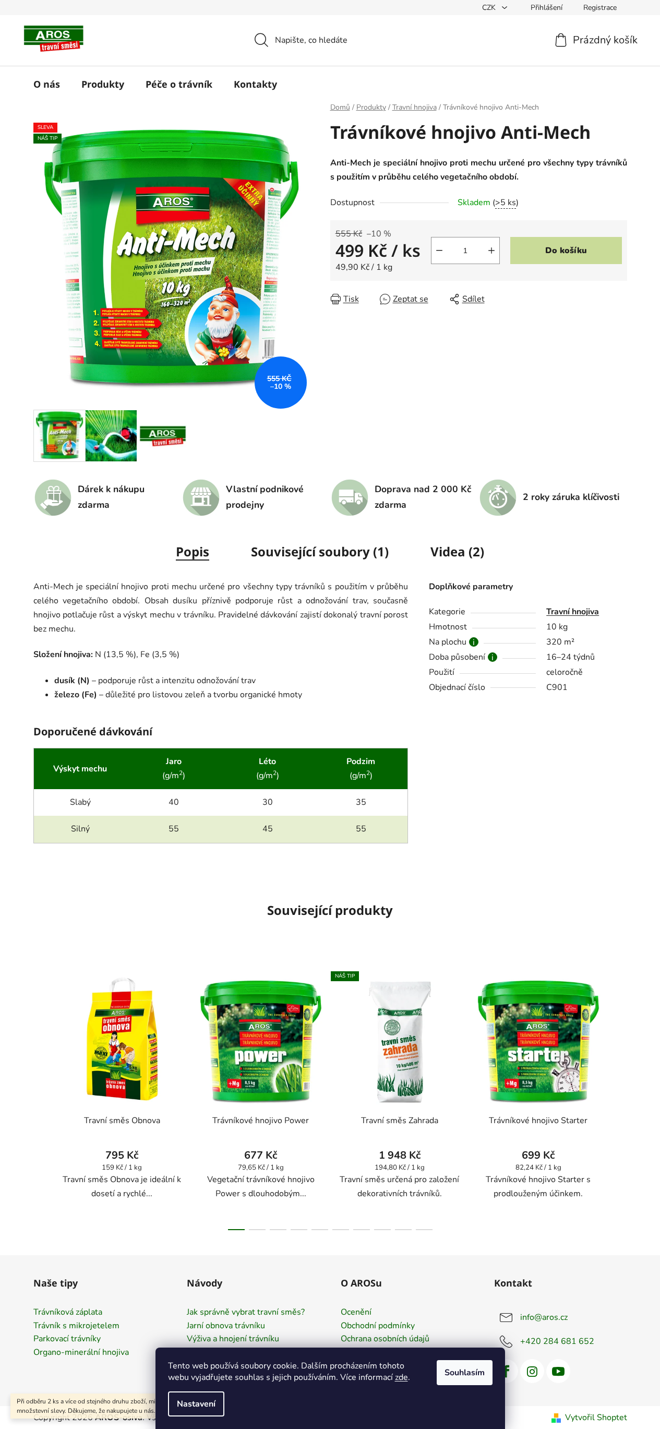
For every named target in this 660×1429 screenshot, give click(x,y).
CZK (490, 8)
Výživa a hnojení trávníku (233, 1339)
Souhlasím (465, 1372)
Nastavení (196, 1404)
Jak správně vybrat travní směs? (246, 1312)
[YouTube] (558, 1371)
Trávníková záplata (67, 1312)
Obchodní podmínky (378, 1326)
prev (41, 1097)
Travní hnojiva (572, 611)
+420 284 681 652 (557, 1341)
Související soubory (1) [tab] (320, 551)
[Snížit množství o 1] (439, 250)
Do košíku (566, 250)
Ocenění (356, 1312)
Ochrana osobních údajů (385, 1339)
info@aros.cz (544, 1317)
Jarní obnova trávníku (226, 1326)
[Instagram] (532, 1371)
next (618, 1097)
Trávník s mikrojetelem (76, 1326)
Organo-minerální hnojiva (81, 1352)
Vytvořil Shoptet (596, 1417)
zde (401, 1377)
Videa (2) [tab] (457, 551)
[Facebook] (506, 1371)
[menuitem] (46, 84)
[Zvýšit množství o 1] (491, 250)
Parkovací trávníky (67, 1339)
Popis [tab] (192, 551)
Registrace (600, 8)
